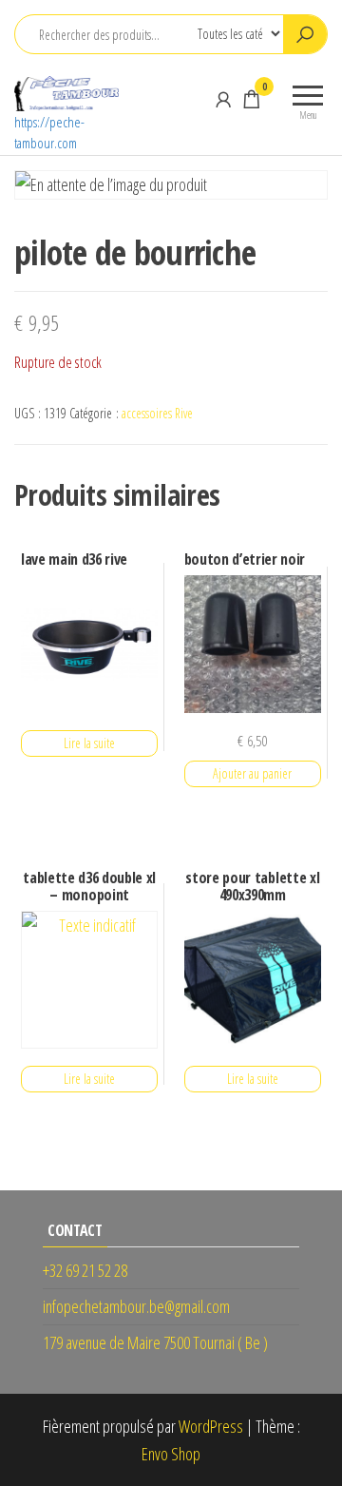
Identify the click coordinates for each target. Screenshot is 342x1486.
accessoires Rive (157, 413)
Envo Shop (171, 1453)
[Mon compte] (223, 99)
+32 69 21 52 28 (85, 1270)
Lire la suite (89, 743)
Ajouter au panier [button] (252, 773)
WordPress (211, 1426)
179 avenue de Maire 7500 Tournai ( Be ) (155, 1342)
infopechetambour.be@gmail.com (136, 1306)
